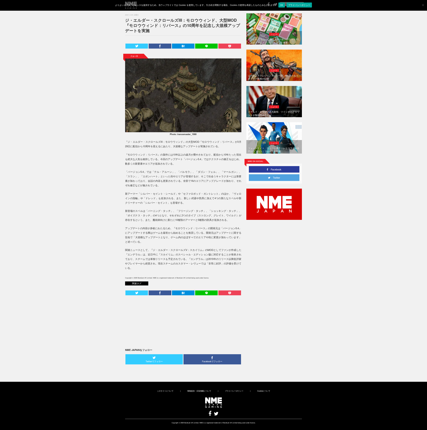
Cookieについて (263, 390)
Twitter (275, 177)
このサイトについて (165, 390)
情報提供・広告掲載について (199, 390)
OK (281, 5)
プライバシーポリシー (234, 390)
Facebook (274, 169)
